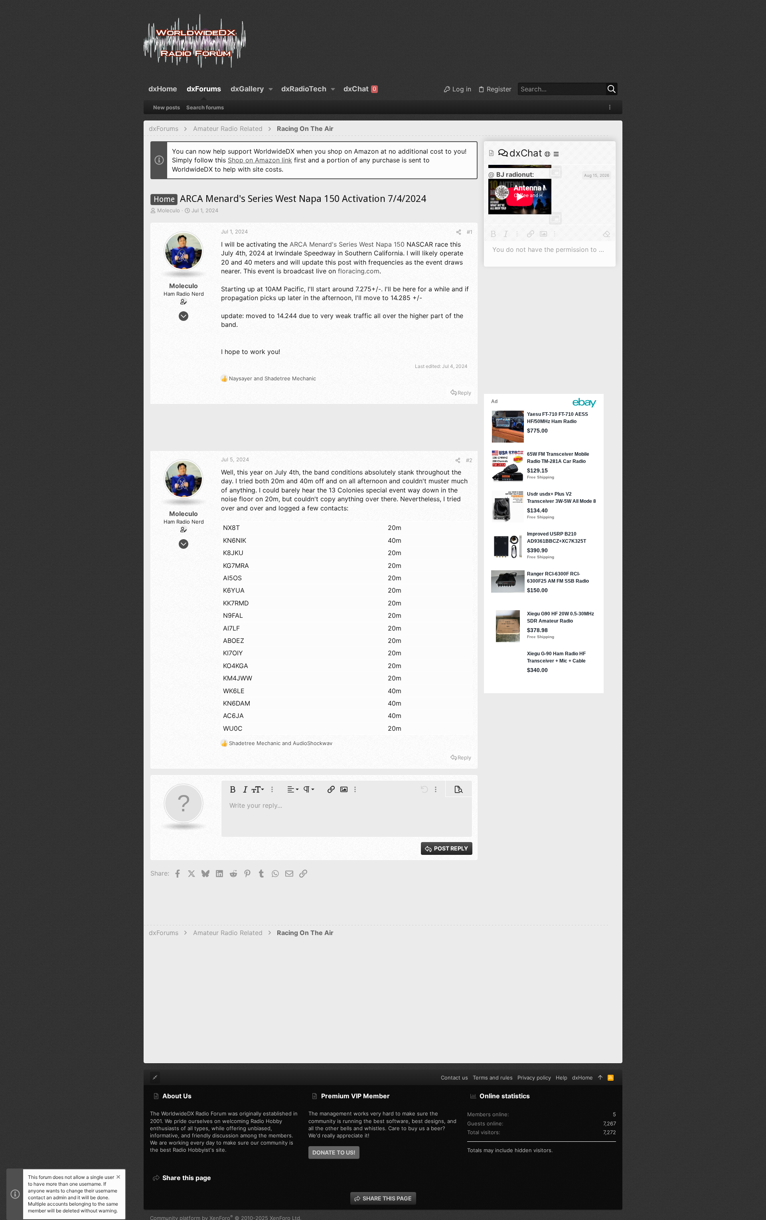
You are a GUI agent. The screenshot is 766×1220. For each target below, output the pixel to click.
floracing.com (358, 271)
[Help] (548, 153)
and (272, 378)
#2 (469, 460)
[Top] (600, 1078)
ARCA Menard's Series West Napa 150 (347, 244)
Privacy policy (534, 1077)
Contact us (454, 1077)
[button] (271, 89)
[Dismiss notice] (118, 1178)
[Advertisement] (314, 431)
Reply (464, 393)
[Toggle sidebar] (611, 107)
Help (561, 1077)
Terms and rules (493, 1077)
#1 (469, 232)
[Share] (458, 232)
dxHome (582, 1077)
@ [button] (491, 174)
